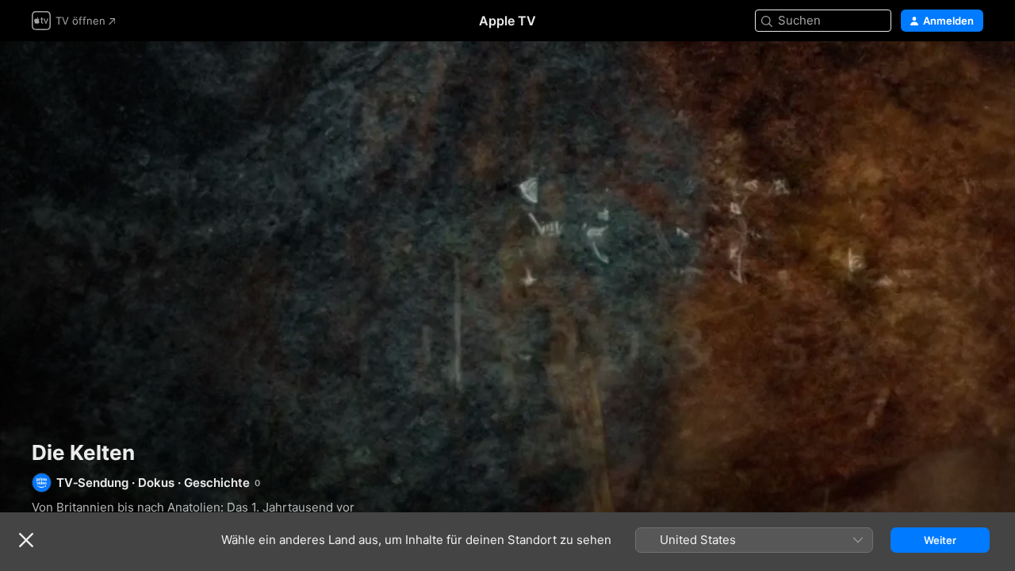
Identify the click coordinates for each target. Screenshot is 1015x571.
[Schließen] (26, 540)
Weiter (940, 540)
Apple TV (507, 21)
